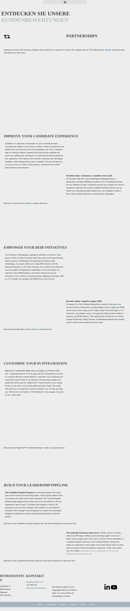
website (27, 203)
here (45, 203)
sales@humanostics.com (34, 582)
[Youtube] (114, 587)
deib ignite (113, 304)
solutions (108, 50)
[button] (65, 2)
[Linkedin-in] (107, 587)
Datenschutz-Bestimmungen (36, 588)
